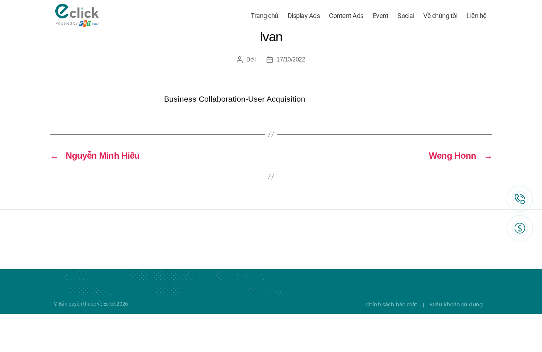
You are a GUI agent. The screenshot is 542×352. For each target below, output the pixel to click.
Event (381, 16)
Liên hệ (476, 16)
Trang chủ (264, 16)
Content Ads (346, 16)
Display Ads (304, 16)
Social (405, 16)
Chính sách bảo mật (391, 304)
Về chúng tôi (440, 16)
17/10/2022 (291, 59)
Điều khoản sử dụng (456, 304)
